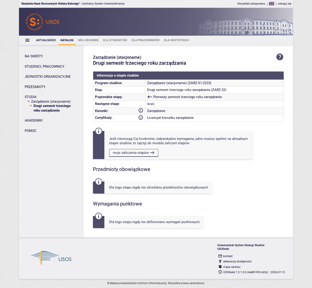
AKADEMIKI (33, 120)
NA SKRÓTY (34, 56)
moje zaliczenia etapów (131, 153)
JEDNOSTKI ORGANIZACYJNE (48, 77)
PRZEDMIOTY (35, 87)
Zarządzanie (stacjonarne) (51, 101)
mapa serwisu (232, 267)
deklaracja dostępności (237, 261)
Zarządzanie (156, 111)
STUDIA (31, 97)
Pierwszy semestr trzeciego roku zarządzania (187, 97)
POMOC (31, 131)
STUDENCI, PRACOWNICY (44, 66)
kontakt (228, 256)
